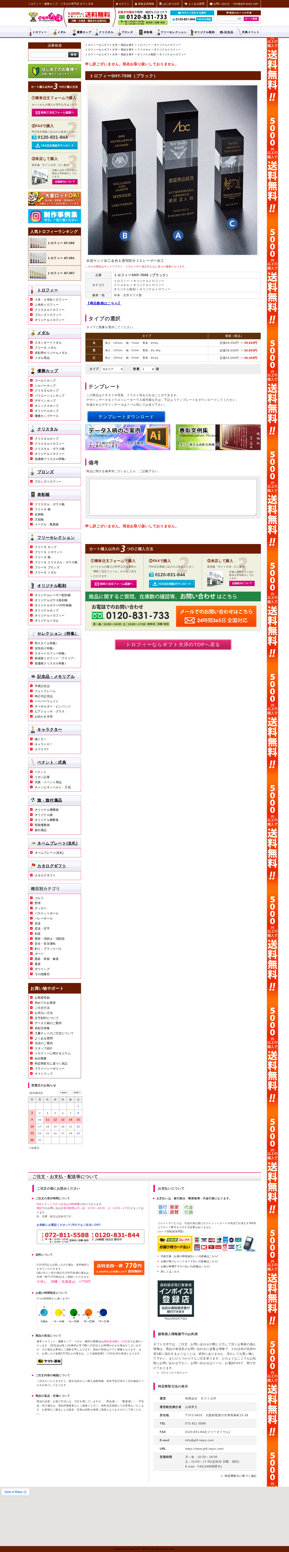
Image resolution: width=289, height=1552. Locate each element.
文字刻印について (47, 1018)
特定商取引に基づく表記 (51, 1063)
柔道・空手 (42, 928)
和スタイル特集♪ (46, 643)
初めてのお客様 (45, 1002)
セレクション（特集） (58, 633)
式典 (250, 32)
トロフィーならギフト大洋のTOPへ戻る (173, 644)
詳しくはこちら (170, 1271)
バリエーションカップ (50, 395)
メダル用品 (42, 358)
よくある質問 (44, 1038)
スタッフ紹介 (44, 1048)
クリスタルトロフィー (50, 309)
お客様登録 (42, 997)
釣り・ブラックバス (48, 948)
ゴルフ (39, 898)
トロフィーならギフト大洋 (101, 44)
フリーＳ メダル (45, 347)
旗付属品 (41, 830)
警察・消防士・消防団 (50, 938)
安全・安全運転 (45, 943)
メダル (61, 32)
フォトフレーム (45, 691)
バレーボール (44, 918)
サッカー (41, 908)
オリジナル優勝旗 (47, 809)
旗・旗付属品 (49, 800)
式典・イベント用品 (48, 782)
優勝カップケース (47, 416)
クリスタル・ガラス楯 (50, 448)
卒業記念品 (42, 686)
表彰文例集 (42, 1028)
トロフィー (39, 32)
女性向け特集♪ (44, 648)
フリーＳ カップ (45, 547)
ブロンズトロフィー (48, 315)
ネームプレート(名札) (57, 843)
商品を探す (127, 44)
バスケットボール (47, 913)
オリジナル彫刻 (146, 54)
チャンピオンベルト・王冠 (53, 787)
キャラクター (49, 729)
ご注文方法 (42, 1007)
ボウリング (42, 969)
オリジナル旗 (44, 814)
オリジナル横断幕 (47, 820)
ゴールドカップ (45, 380)
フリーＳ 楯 (43, 509)
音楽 (38, 923)
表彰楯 (148, 32)
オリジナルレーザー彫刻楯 (53, 595)
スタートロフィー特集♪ (50, 653)
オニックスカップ (47, 405)
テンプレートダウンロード (126, 416)
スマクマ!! (41, 749)
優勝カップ (84, 32)
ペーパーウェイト (47, 701)
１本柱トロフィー (47, 304)
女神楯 (39, 514)
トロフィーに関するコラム (53, 1053)
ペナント (41, 772)
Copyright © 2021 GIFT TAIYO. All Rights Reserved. (144, 1549)
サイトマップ (44, 1073)
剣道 (38, 933)
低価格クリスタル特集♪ (50, 459)
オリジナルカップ (47, 410)
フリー (174, 32)
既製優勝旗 (42, 825)
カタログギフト (51, 865)
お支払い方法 (44, 1013)
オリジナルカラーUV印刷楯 (53, 605)
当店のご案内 (44, 1043)
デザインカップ (45, 400)
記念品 (228, 32)
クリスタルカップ (47, 390)
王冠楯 (39, 519)
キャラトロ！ (44, 744)
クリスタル (106, 32)
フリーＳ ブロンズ (47, 567)
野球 (38, 903)
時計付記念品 (44, 696)
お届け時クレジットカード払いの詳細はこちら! (189, 1261)
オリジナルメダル (47, 620)
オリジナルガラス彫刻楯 (51, 600)
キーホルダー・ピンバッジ (53, 706)
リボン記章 (42, 777)
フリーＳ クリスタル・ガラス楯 (56, 562)
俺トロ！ (41, 739)
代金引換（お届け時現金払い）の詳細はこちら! (189, 1256)
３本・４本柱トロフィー (51, 299)
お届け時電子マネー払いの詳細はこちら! (185, 1266)
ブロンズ (127, 32)
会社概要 (41, 1058)
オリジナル (204, 32)
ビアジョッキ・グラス (50, 711)
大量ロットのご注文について (54, 1033)
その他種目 (42, 974)
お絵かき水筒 (44, 716)
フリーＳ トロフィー (48, 552)
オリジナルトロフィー (167, 44)
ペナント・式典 (51, 762)
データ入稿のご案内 (48, 1023)
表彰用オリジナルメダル (51, 352)
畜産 (38, 964)
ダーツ (39, 953)
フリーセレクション (56, 537)
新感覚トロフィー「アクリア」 (56, 658)
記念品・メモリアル (56, 676)
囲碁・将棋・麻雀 (47, 959)
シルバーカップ (45, 385)
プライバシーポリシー (50, 1068)
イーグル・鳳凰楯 (47, 524)
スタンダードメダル (48, 342)
